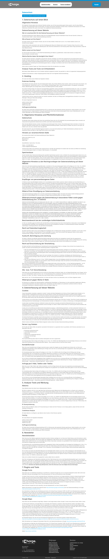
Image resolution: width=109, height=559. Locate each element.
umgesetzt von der (80, 557)
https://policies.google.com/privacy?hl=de (31, 488)
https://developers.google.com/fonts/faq (55, 487)
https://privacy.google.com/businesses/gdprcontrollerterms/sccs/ (64, 519)
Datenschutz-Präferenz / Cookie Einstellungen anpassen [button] (34, 15)
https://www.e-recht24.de (30, 531)
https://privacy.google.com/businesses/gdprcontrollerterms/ (35, 519)
